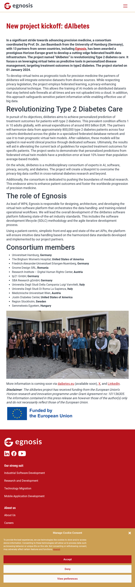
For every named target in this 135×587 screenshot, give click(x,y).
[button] (129, 533)
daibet (62, 383)
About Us (9, 515)
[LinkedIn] (7, 453)
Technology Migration (17, 488)
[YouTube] (23, 453)
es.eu (70, 383)
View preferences (67, 578)
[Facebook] (14, 453)
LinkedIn (114, 383)
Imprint (56, 549)
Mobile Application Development (24, 496)
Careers (9, 523)
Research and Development (21, 480)
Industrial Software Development (24, 473)
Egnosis (80, 48)
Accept (67, 559)
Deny (67, 569)
